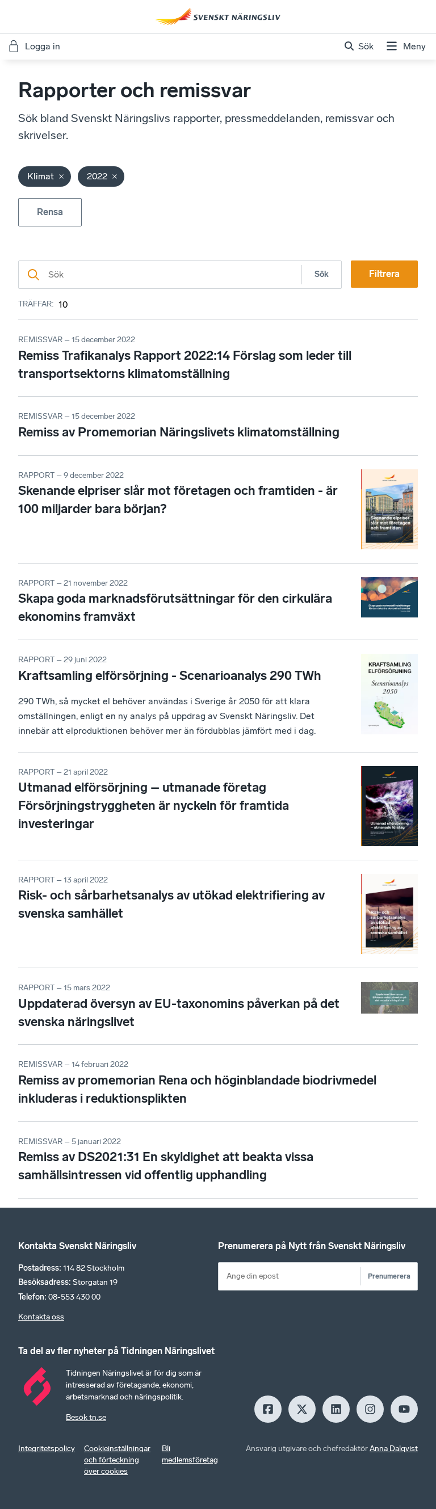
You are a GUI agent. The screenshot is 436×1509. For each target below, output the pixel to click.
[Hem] (218, 16)
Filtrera (384, 273)
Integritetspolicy (46, 1448)
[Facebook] (268, 1409)
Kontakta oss (41, 1317)
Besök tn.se (86, 1417)
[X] (302, 1409)
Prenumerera (389, 1276)
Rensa (50, 212)
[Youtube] (404, 1409)
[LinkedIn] (336, 1409)
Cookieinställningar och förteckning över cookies (117, 1460)
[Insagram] (370, 1409)
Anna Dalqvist (394, 1448)
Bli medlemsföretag (190, 1454)
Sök (322, 274)
